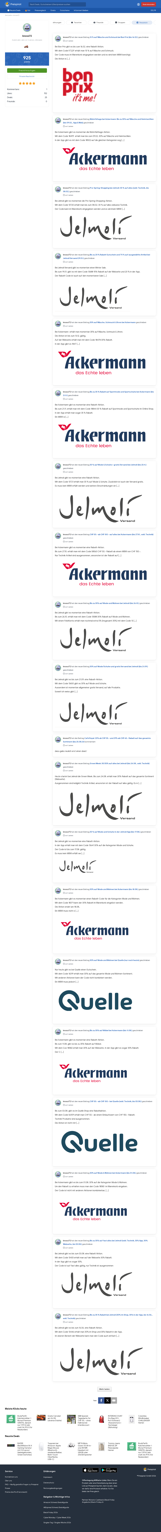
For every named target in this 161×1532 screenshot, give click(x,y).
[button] (80, 752)
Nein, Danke (80, 784)
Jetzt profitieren (80, 777)
